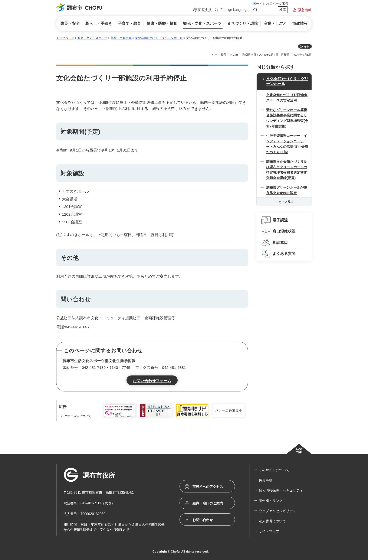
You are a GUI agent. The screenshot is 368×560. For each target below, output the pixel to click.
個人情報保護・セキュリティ (281, 490)
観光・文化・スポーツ (92, 38)
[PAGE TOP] (299, 449)
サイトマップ (269, 531)
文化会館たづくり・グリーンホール (159, 38)
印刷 (306, 46)
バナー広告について (78, 416)
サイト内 (262, 4)
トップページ (65, 38)
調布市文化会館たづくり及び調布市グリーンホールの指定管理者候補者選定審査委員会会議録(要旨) (286, 170)
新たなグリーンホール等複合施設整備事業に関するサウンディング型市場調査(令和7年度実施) (287, 118)
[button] (202, 10)
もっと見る (286, 202)
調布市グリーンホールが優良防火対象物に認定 (286, 190)
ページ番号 (280, 4)
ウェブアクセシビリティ (277, 511)
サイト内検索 (255, 10)
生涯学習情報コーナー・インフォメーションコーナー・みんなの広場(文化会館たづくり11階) (287, 144)
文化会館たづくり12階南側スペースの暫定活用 (287, 97)
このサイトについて (274, 470)
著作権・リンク (271, 500)
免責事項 (265, 480)
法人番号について (272, 521)
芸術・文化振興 (121, 38)
